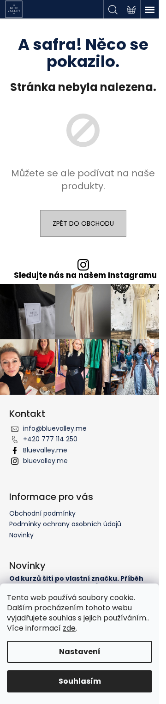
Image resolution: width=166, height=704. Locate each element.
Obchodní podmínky (42, 513)
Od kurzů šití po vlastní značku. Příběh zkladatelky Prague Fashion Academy (76, 582)
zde (69, 628)
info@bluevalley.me (55, 428)
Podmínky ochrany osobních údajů (65, 524)
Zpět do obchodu (83, 223)
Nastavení (80, 651)
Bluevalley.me (45, 450)
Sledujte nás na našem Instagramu (85, 275)
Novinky (21, 535)
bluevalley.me (45, 460)
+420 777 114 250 (50, 439)
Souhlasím (80, 681)
